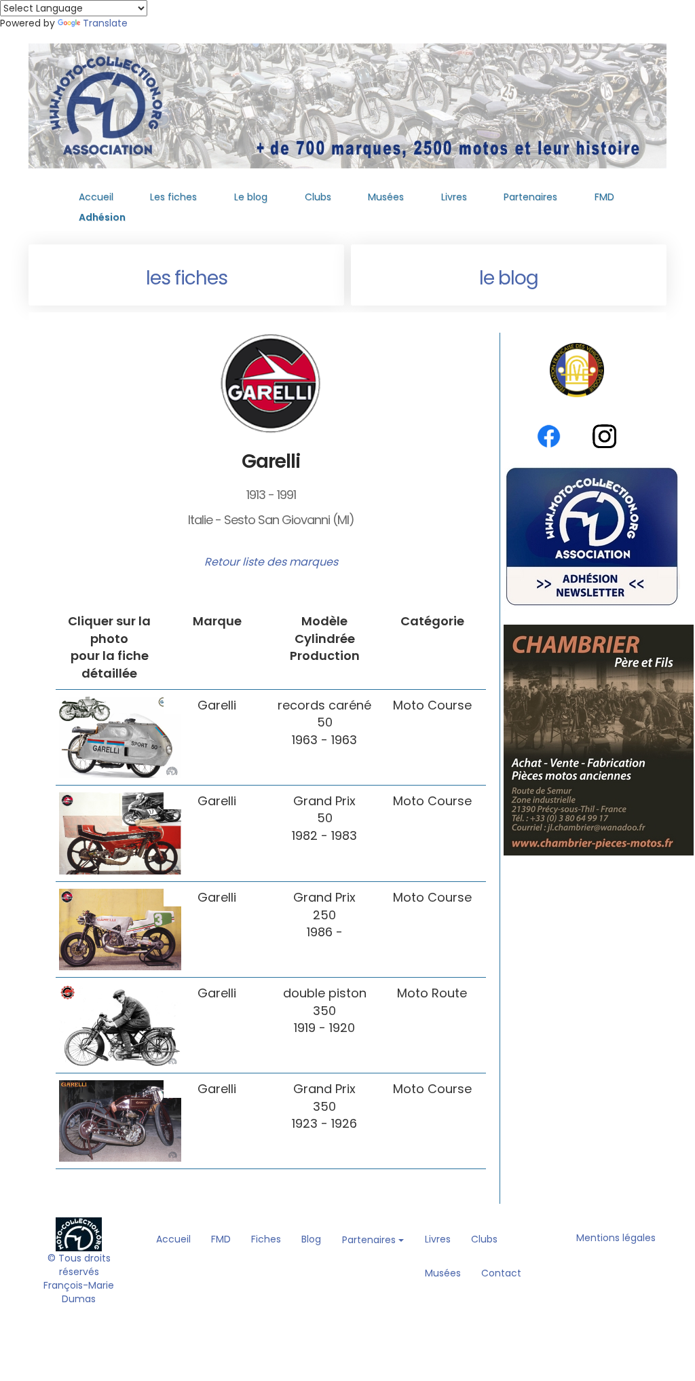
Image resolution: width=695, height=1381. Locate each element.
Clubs (318, 197)
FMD (604, 197)
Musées (386, 197)
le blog (508, 278)
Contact (501, 1273)
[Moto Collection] (79, 1233)
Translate (105, 23)
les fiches (186, 278)
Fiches (266, 1239)
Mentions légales (616, 1238)
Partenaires (530, 197)
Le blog (250, 197)
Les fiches (173, 197)
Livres (454, 197)
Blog (311, 1239)
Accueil (96, 197)
